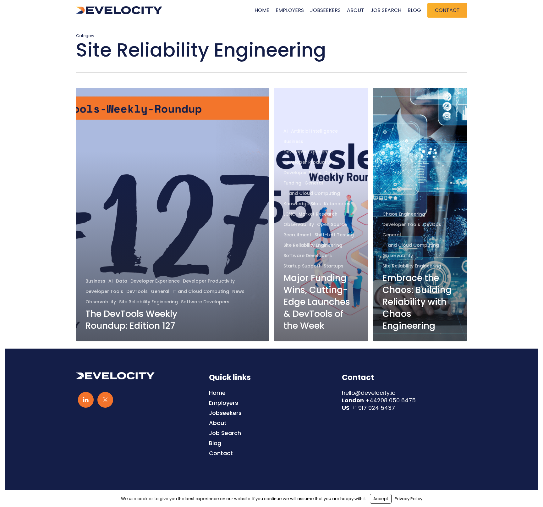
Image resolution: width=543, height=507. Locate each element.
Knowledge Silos (302, 204)
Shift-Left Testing (334, 235)
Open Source (332, 225)
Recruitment (297, 235)
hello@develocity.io (369, 393)
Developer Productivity (209, 281)
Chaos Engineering (403, 214)
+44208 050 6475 (390, 400)
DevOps (333, 173)
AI (110, 281)
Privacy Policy (408, 499)
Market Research (318, 214)
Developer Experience (155, 281)
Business (95, 281)
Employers (223, 403)
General (160, 292)
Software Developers (205, 302)
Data (121, 281)
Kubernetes (337, 204)
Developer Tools (104, 292)
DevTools (137, 292)
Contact (221, 453)
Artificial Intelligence (314, 131)
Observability (100, 302)
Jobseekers (225, 413)
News (238, 292)
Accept (380, 499)
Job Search (225, 433)
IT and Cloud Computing (201, 292)
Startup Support (302, 266)
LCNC (289, 214)
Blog (215, 443)
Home (217, 393)
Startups (333, 266)
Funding (292, 183)
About (218, 423)
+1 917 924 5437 (373, 408)
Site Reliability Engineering (148, 302)
